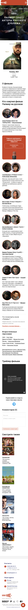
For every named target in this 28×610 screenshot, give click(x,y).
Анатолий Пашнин (7, 354)
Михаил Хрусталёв (19, 339)
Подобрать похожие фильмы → (11, 326)
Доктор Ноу (5, 515)
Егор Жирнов (14, 353)
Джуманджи (5, 457)
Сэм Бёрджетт (7, 175)
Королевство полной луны (6, 487)
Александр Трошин (12, 345)
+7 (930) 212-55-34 (12, 568)
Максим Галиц (21, 349)
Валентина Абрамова (14, 341)
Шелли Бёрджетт (7, 227)
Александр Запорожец (9, 176)
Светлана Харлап (7, 254)
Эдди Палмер (6, 121)
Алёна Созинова (7, 229)
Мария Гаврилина (18, 354)
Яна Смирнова (6, 353)
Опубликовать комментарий (10, 428)
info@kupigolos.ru (12, 572)
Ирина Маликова (17, 351)
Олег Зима (9, 337)
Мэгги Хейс (5, 201)
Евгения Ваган (6, 203)
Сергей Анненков (7, 351)
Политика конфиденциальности (13, 607)
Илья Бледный (17, 122)
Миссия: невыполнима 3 (6, 544)
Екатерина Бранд (20, 343)
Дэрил (4, 277)
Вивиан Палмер (7, 252)
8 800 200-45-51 (11, 566)
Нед (3, 303)
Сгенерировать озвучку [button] (14, 145)
